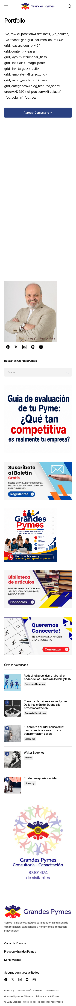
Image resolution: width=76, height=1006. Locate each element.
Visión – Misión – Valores (29, 990)
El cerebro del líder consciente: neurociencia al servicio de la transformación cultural (44, 730)
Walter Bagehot (34, 752)
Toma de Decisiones (35, 713)
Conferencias (52, 990)
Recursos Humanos (35, 684)
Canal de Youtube (15, 943)
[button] (6, 6)
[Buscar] (68, 372)
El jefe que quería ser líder (40, 778)
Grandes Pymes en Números (18, 996)
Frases (28, 757)
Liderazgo (30, 739)
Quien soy (9, 990)
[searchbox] (34, 372)
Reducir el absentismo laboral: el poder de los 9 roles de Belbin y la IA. (48, 677)
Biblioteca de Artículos (47, 996)
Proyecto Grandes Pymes (20, 951)
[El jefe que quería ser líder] (12, 785)
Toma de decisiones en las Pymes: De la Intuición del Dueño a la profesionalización (46, 705)
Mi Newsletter (12, 959)
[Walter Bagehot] (12, 759)
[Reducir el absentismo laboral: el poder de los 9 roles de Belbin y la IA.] (12, 682)
